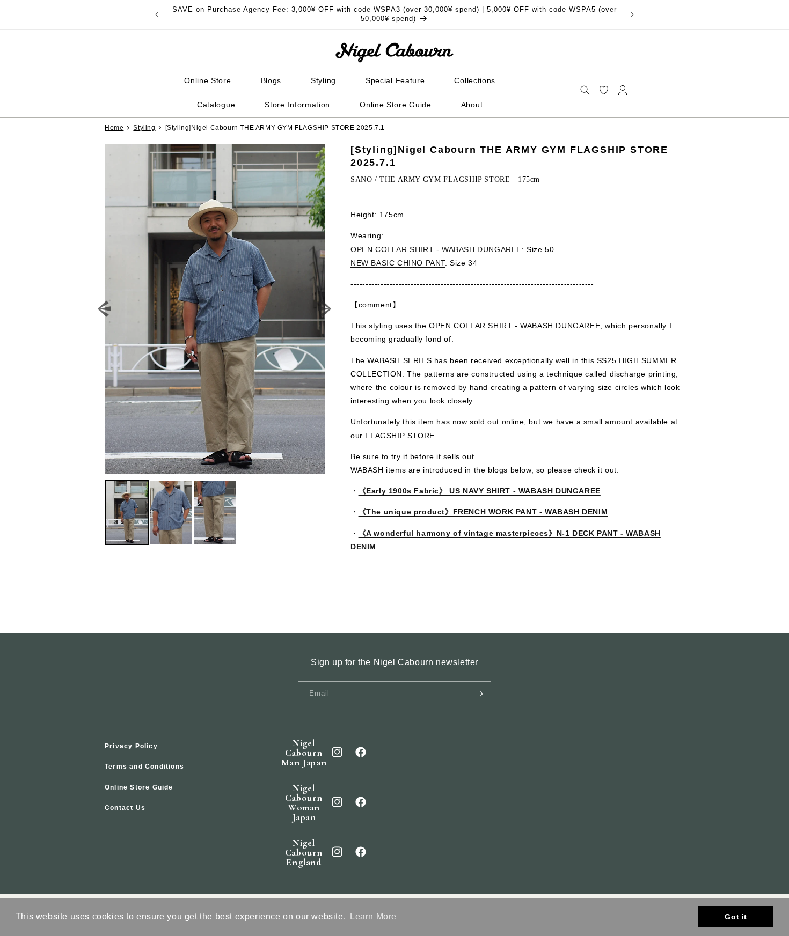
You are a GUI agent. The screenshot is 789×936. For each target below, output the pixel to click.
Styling (144, 127)
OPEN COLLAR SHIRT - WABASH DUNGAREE (436, 249)
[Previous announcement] (157, 14)
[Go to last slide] (105, 308)
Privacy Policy (131, 746)
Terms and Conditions (144, 767)
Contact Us (125, 808)
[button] (584, 89)
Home (114, 127)
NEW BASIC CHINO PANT (397, 263)
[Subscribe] (479, 693)
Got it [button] (736, 916)
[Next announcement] (632, 14)
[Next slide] (325, 308)
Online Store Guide (139, 787)
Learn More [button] (373, 916)
